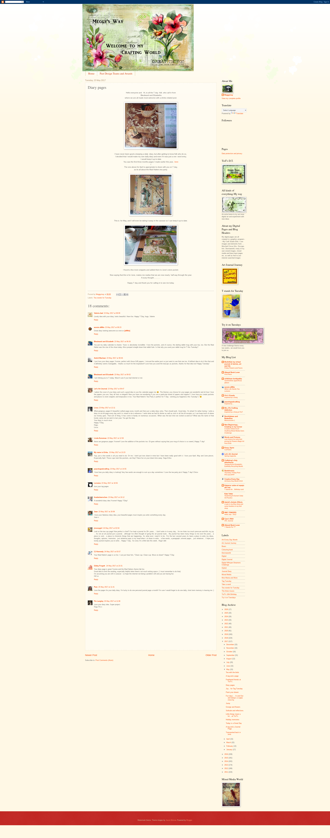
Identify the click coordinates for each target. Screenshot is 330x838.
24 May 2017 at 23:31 (114, 566)
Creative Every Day (231, 479)
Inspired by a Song (231, 397)
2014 (226, 761)
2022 (226, 624)
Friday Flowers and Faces (233, 368)
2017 (226, 641)
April (228, 739)
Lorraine (97, 483)
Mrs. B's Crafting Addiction (231, 409)
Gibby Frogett (99, 566)
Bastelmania (229, 471)
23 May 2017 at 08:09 (112, 313)
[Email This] (117, 294)
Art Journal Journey (229, 543)
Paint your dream (232, 692)
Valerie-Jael (98, 313)
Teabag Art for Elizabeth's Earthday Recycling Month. (233, 465)
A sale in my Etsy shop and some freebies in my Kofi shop (233, 506)
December (230, 644)
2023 (226, 620)
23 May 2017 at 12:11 (107, 408)
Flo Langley (98, 601)
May (228, 669)
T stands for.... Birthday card (234, 489)
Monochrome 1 (229, 420)
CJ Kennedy (99, 552)
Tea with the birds (232, 672)
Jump (228, 703)
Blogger (189, 820)
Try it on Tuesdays (229, 597)
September (230, 655)
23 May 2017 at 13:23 (117, 452)
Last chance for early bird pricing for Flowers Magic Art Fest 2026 (234, 441)
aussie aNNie (99, 327)
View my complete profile (231, 98)
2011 (226, 772)
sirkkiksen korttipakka (233, 379)
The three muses (228, 591)
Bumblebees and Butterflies (231, 417)
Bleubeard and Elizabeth (104, 341)
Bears (224, 546)
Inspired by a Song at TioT (233, 412)
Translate (239, 113)
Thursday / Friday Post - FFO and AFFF (232, 474)
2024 (226, 616)
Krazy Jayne (229, 448)
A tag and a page (232, 676)
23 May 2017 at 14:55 (118, 469)
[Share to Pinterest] (127, 294)
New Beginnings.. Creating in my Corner (233, 426)
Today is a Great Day (234, 723)
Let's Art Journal (100, 389)
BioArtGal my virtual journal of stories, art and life (232, 364)
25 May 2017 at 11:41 (106, 587)
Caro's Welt (228, 519)
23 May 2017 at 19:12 (116, 497)
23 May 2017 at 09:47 (116, 389)
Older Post (211, 655)
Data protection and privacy (232, 153)
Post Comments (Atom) (104, 660)
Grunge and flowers (233, 707)
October (229, 652)
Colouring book (227, 550)
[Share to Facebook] (124, 294)
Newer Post (91, 655)
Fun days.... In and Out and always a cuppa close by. (234, 698)
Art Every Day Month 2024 (233, 481)
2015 (226, 758)
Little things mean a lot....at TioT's (233, 715)
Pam (96, 587)
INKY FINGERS (230, 512)
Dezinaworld (226, 553)
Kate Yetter (228, 494)
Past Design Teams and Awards (116, 73)
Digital (224, 556)
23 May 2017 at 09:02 (122, 375)
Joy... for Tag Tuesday (234, 689)
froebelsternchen (100, 497)
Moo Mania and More (229, 578)
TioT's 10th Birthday (229, 594)
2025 (226, 613)
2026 (226, 609)
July (228, 662)
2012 (226, 768)
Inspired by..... (229, 404)
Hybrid (224, 568)
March (229, 742)
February (229, 746)
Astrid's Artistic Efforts (233, 502)
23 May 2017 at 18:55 (109, 483)
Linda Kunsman (100, 438)
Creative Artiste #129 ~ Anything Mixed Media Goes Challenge (234, 431)
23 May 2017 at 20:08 (106, 512)
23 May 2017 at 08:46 (115, 358)
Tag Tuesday (226, 581)
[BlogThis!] (120, 294)
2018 (226, 638)
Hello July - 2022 (230, 514)
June (228, 666)
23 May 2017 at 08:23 (113, 327)
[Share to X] (122, 294)
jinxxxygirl (98, 528)
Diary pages (230, 685)
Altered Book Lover (232, 372)
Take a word (226, 584)
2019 (226, 634)
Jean (96, 512)
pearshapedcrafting (101, 469)
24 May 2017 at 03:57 (112, 552)
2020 (226, 631)
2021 (226, 627)
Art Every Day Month (229, 540)
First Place (228, 374)
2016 (226, 754)
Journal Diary (227, 571)
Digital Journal (227, 559)
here (176, 162)
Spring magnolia (230, 456)
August (229, 659)
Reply (96, 320)
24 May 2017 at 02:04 (111, 528)
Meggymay (228, 95)
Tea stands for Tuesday (102, 298)
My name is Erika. (101, 452)
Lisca (96, 408)
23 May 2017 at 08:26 (122, 341)
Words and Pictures (232, 437)
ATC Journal (228, 521)
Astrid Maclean (100, 358)
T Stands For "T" (230, 527)
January (229, 750)
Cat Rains (227, 450)
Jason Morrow (171, 820)
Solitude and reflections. (235, 711)
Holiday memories (232, 720)
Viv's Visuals (229, 395)
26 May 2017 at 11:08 (112, 601)
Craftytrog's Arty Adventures (230, 461)
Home (91, 73)
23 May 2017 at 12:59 (115, 438)
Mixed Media (226, 575)
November (230, 648)
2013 (226, 765)
